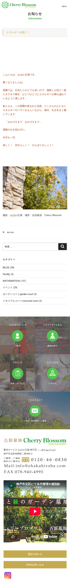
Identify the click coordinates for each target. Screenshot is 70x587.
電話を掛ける (35, 554)
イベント (8, 287)
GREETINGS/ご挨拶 (17, 335)
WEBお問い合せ (35, 564)
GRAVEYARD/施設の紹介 (52, 335)
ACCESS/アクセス (52, 373)
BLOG (10, 232)
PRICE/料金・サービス (17, 373)
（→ (39, 449)
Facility (6, 274)
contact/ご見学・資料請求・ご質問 (35, 410)
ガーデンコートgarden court (18, 294)
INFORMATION (11, 280)
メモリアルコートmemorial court (20, 300)
